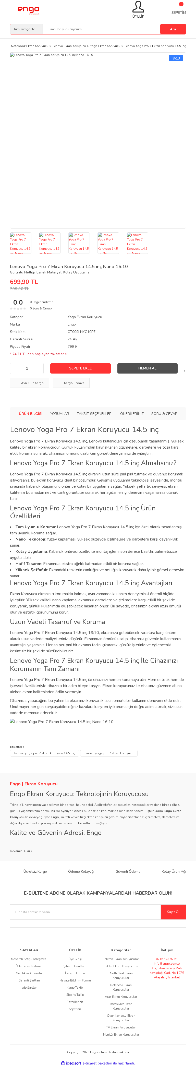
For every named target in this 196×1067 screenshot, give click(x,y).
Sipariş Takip (75, 995)
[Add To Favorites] (185, 368)
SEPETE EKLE (80, 368)
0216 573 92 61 (167, 959)
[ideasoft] (71, 1063)
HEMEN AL (147, 368)
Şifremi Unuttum (75, 966)
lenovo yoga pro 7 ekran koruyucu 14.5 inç (44, 753)
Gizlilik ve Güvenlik (29, 973)
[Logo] (28, 10)
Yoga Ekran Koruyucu (85, 317)
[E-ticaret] (97, 1063)
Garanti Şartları (29, 980)
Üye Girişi (75, 959)
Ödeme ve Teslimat (29, 966)
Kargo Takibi (75, 988)
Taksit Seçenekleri (95, 413)
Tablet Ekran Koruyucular (121, 966)
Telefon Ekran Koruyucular (121, 959)
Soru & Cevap (164, 413)
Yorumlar (59, 413)
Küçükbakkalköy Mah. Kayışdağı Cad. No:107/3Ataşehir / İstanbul (167, 972)
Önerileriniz (132, 413)
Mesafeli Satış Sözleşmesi (29, 959)
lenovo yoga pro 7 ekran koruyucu (108, 753)
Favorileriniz (75, 1002)
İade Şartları (29, 988)
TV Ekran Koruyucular (121, 1027)
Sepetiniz (75, 1009)
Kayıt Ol (173, 911)
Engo (72, 324)
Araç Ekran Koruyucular (121, 997)
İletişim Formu (75, 973)
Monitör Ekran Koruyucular (121, 1035)
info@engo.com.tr (167, 964)
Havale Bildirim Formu (75, 980)
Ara (173, 29)
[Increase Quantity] (38, 368)
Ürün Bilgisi (30, 413)
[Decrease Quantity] (15, 368)
